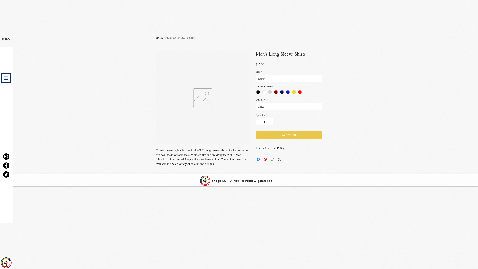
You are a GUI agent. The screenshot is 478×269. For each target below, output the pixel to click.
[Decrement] (258, 121)
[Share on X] (279, 159)
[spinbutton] (264, 121)
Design (260, 99)
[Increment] (270, 121)
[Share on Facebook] (258, 159)
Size (259, 71)
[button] (6, 78)
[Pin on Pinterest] (265, 159)
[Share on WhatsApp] (272, 159)
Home (159, 37)
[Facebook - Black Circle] (6, 165)
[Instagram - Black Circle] (6, 156)
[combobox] (289, 78)
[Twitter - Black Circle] (6, 174)
